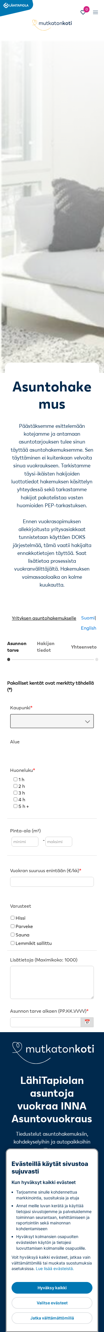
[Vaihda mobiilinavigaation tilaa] (95, 12)
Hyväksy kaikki (52, 1287)
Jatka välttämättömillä (52, 1317)
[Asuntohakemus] (52, 812)
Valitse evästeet (52, 1302)
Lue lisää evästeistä (54, 1268)
